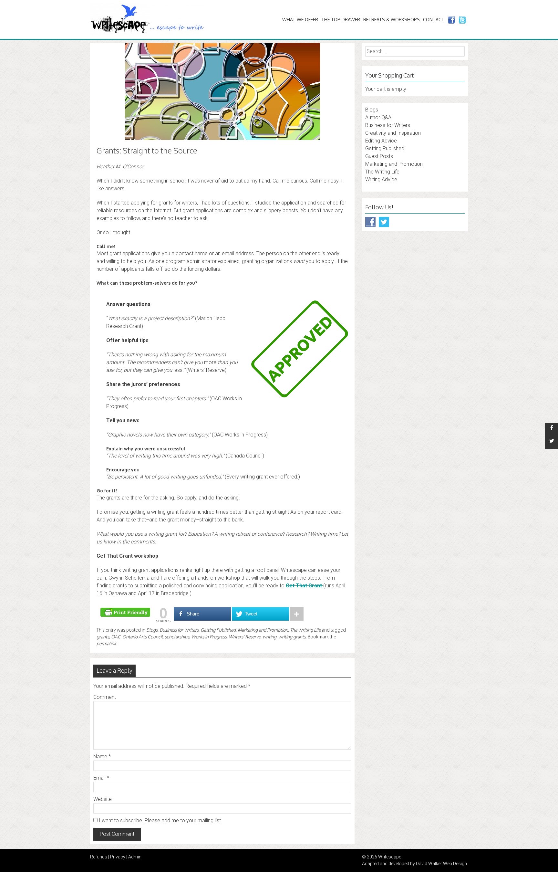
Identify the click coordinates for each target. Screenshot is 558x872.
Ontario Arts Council (142, 636)
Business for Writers (179, 630)
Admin (134, 856)
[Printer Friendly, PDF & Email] (126, 612)
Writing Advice (381, 179)
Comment (104, 697)
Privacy (117, 856)
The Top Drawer (340, 19)
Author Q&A (378, 117)
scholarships (177, 636)
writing (269, 636)
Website (102, 799)
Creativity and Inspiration (393, 133)
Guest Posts (379, 156)
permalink (106, 643)
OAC (115, 636)
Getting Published (218, 630)
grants (103, 636)
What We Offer (300, 19)
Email (101, 778)
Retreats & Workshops (391, 19)
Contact (433, 19)
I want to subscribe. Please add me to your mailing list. (160, 820)
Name (102, 756)
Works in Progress (209, 636)
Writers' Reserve (245, 636)
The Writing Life (305, 630)
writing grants (292, 636)
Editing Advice (381, 141)
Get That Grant (304, 586)
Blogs (152, 630)
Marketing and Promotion (263, 630)
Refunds (98, 856)
